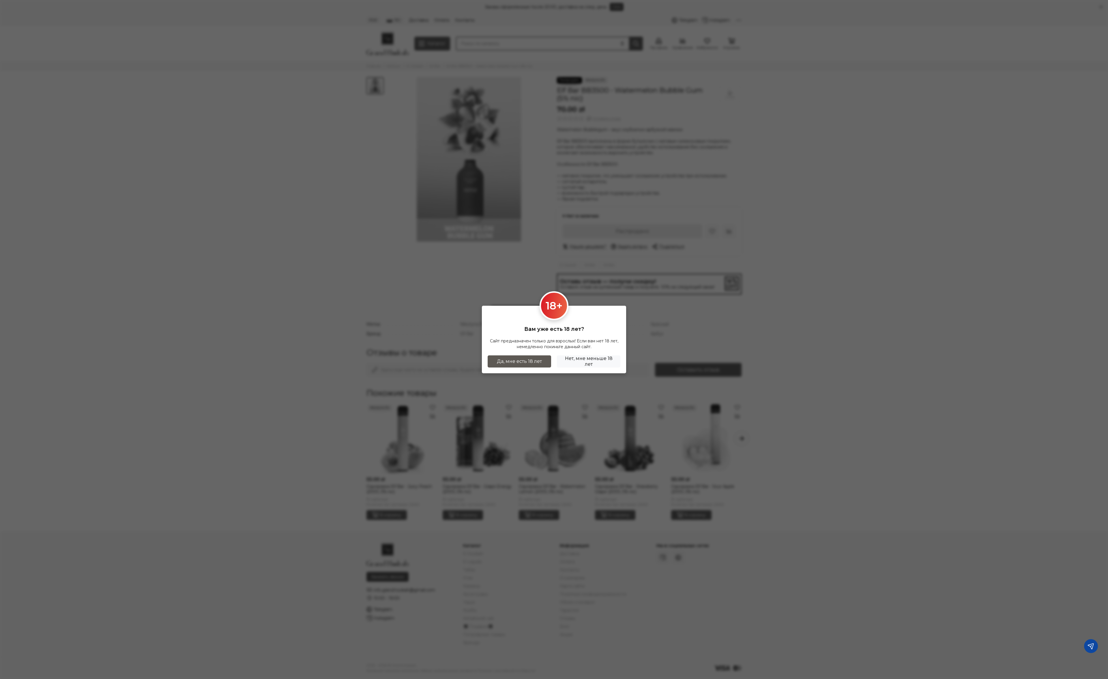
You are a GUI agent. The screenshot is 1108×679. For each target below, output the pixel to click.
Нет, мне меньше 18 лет (589, 361)
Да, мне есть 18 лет (519, 361)
